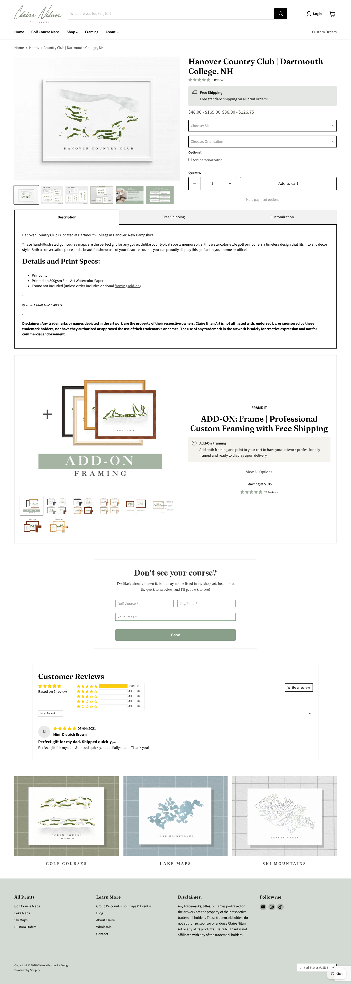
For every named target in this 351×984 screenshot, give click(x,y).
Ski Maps (20, 920)
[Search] (280, 13)
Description (67, 217)
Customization (282, 217)
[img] (65, 728)
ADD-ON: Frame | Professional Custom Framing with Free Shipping (259, 423)
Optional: (195, 152)
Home (19, 32)
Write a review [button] (298, 687)
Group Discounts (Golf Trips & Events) (123, 906)
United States (314, 967)
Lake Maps (22, 913)
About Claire (105, 920)
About (111, 32)
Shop (71, 32)
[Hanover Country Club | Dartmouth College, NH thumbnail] (26, 194)
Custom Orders (324, 32)
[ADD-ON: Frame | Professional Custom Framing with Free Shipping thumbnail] (31, 505)
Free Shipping (173, 217)
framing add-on (127, 286)
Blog (99, 913)
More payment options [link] (262, 200)
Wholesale (104, 927)
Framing (91, 32)
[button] (87, 686)
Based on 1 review (52, 691)
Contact (102, 933)
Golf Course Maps (45, 32)
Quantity (194, 173)
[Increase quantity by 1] (230, 183)
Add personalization (208, 160)
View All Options (259, 472)
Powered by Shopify (27, 970)
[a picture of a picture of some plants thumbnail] (163, 505)
